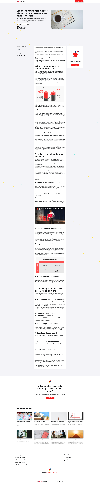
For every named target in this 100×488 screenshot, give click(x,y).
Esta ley (36, 301)
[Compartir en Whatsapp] (24, 56)
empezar (79, 1)
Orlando (52, 472)
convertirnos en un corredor (43, 200)
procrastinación (41, 329)
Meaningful (48, 472)
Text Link (19, 49)
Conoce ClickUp (75, 65)
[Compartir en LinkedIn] (21, 56)
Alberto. (57, 472)
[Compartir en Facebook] (17, 56)
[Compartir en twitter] (19, 56)
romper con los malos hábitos (47, 161)
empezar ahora (50, 397)
